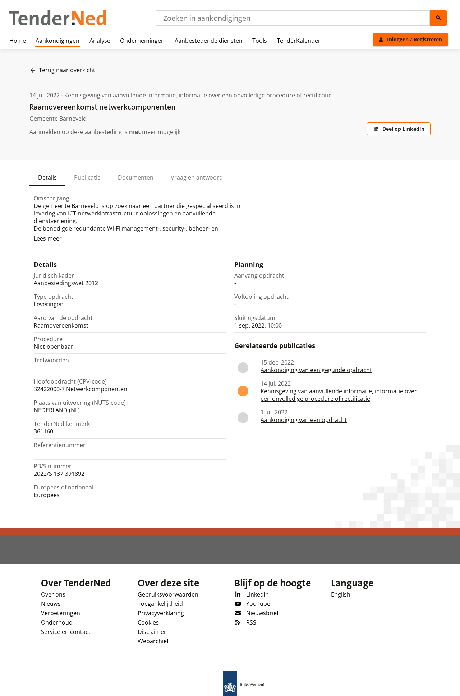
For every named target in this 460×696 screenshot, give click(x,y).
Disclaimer (152, 632)
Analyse (99, 41)
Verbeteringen (60, 613)
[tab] (47, 177)
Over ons (53, 594)
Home (17, 41)
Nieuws (51, 604)
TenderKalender (299, 41)
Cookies (148, 622)
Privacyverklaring (161, 613)
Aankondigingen (57, 41)
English (340, 594)
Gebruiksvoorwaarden (168, 594)
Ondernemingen (142, 41)
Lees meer (48, 238)
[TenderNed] (57, 24)
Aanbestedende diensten (209, 41)
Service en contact (66, 632)
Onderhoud (57, 622)
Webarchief (153, 641)
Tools (259, 41)
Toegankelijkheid (160, 604)
